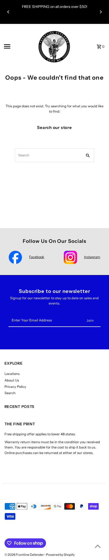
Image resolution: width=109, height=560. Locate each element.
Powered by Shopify (60, 555)
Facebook (36, 257)
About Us (11, 380)
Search (10, 393)
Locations (12, 374)
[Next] (101, 12)
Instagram (92, 257)
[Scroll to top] (98, 546)
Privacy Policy (15, 387)
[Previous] (8, 12)
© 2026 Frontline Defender (24, 555)
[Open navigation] (17, 46)
